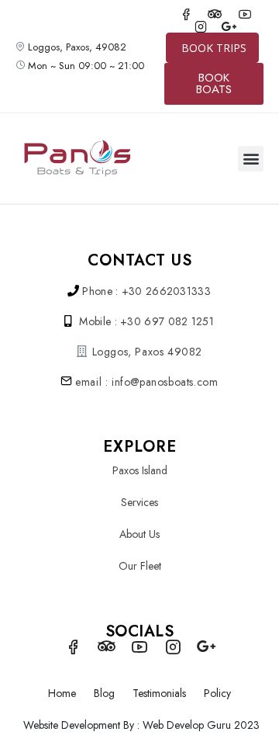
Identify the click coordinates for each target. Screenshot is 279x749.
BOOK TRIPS (214, 47)
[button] (251, 159)
